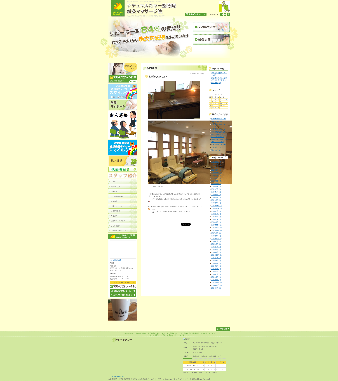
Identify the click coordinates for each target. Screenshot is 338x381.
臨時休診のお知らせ (218, 119)
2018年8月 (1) (216, 214)
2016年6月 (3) (216, 244)
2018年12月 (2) (216, 206)
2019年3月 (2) (216, 197)
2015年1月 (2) (216, 280)
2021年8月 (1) (216, 170)
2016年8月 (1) (216, 241)
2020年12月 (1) (216, 173)
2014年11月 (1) (216, 285)
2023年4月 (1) (216, 164)
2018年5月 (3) (216, 219)
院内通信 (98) (216, 83)
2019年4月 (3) (216, 195)
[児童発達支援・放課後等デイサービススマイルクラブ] (122, 98)
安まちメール (216, 150)
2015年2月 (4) (216, 277)
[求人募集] (122, 139)
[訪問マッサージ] (122, 109)
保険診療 (143, 333)
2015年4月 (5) (216, 271)
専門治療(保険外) (154, 333)
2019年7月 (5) (216, 192)
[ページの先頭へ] (223, 329)
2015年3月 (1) (216, 274)
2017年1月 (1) (216, 236)
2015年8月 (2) (216, 261)
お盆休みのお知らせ (218, 129)
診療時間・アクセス (208, 333)
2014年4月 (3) (216, 288)
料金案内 (196, 333)
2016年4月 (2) (216, 250)
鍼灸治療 (165, 333)
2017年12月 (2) (216, 225)
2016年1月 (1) (216, 252)
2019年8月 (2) (216, 189)
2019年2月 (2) (216, 200)
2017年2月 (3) (216, 233)
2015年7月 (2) (216, 263)
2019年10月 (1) (216, 184)
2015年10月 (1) (216, 255)
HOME (125, 333)
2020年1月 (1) (216, 178)
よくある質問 (154, 335)
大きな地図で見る (115, 260)
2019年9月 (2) (216, 186)
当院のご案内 (134, 333)
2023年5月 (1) (216, 162)
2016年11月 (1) (216, 239)
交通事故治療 (187, 333)
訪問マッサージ (175, 333)
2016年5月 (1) (216, 247)
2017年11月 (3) (216, 228)
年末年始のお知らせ (218, 132)
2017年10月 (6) (216, 230)
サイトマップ (184, 335)
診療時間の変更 (216, 121)
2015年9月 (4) (216, 258)
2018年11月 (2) (216, 208)
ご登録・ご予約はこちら (169, 335)
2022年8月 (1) (216, 167)
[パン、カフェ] (122, 320)
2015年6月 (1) (216, 266)
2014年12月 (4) (216, 282)
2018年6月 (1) (216, 217)
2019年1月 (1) (216, 203)
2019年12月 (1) (216, 181)
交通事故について (217, 147)
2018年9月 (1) (216, 211)
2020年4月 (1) (216, 175)
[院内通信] (122, 165)
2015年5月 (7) (216, 269)
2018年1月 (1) (216, 222)
